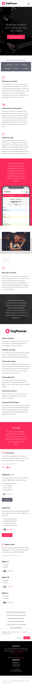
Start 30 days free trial (16, 37)
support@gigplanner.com (21, 651)
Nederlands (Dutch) (26, 677)
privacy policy (23, 632)
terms (13, 657)
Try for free (7, 500)
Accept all (26, 638)
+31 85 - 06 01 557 (16, 653)
